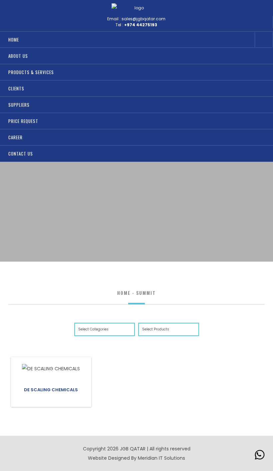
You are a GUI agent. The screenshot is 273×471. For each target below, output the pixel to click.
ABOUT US (18, 56)
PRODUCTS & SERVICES (31, 72)
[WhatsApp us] (259, 456)
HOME (13, 39)
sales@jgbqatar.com (143, 19)
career (15, 137)
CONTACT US (20, 153)
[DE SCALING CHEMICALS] (51, 368)
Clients (16, 88)
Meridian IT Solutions (161, 458)
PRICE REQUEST (23, 121)
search (246, 39)
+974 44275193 (140, 25)
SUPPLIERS (19, 104)
